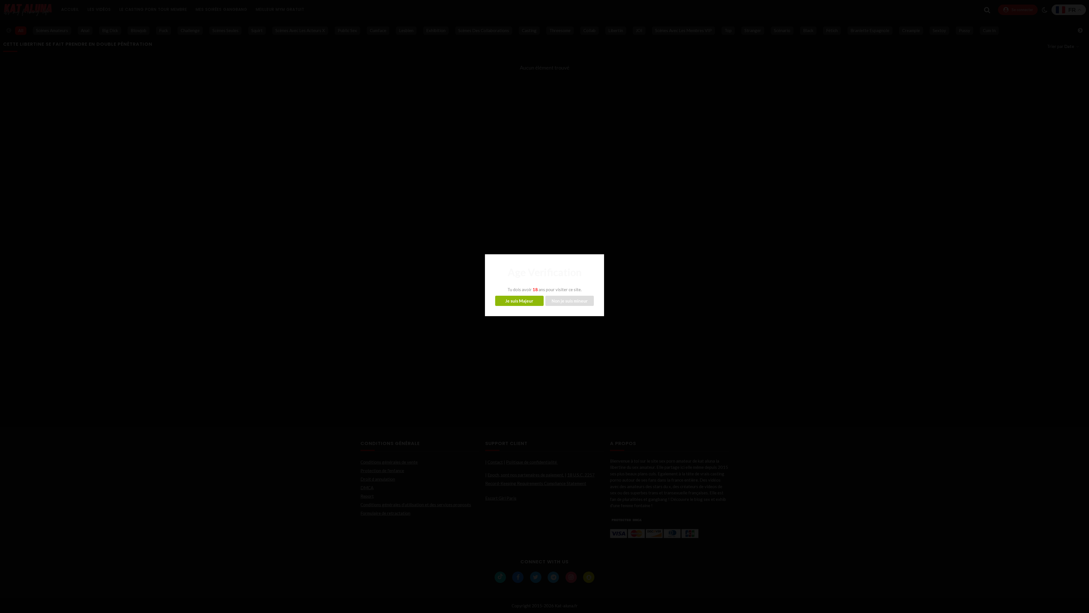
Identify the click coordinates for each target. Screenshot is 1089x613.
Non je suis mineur (570, 300)
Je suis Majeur (519, 300)
